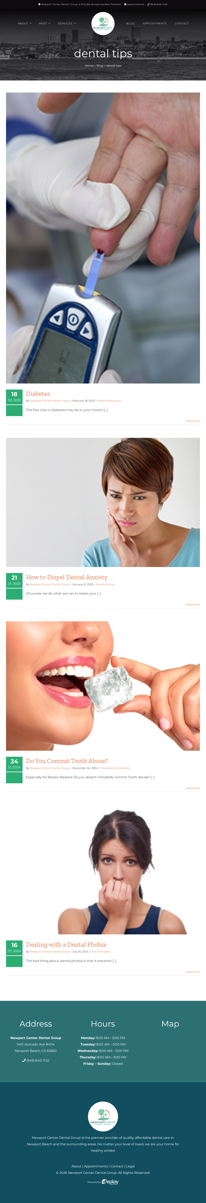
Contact (116, 1166)
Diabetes (38, 393)
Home (89, 65)
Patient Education (109, 400)
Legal (130, 1166)
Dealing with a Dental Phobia (66, 944)
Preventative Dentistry (115, 768)
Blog (100, 65)
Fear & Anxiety (105, 584)
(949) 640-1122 (159, 4)
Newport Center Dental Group (49, 400)
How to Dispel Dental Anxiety (66, 577)
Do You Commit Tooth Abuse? (67, 761)
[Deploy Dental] (110, 1182)
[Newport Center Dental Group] (103, 1100)
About (76, 1166)
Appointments (135, 4)
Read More (193, 421)
